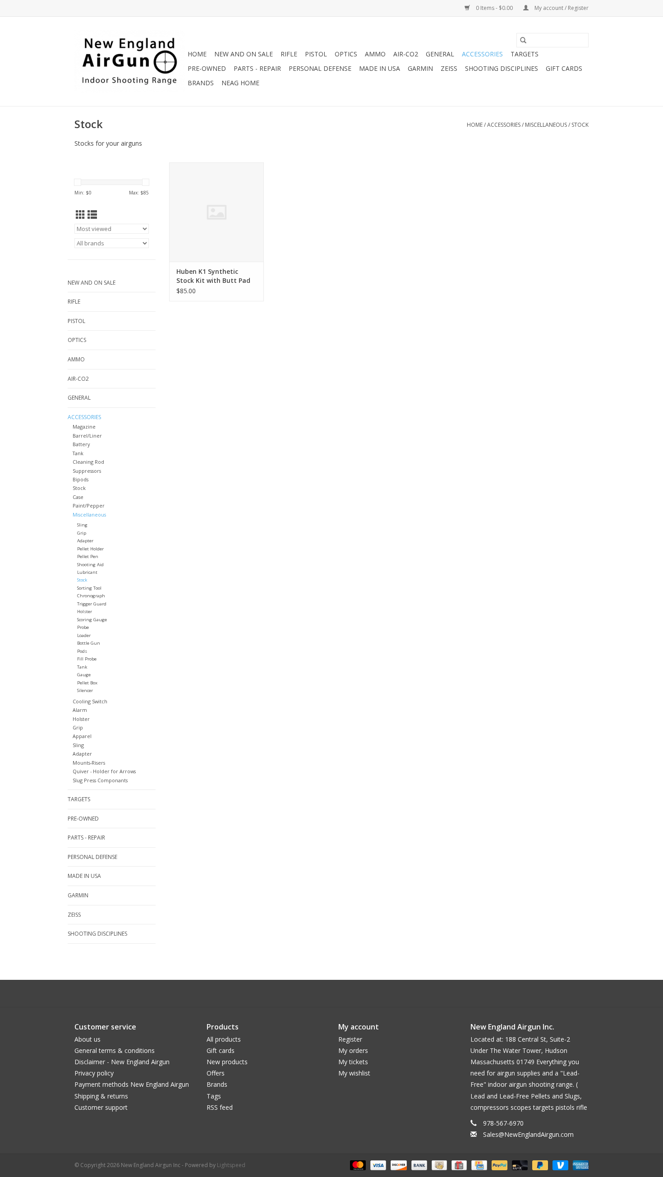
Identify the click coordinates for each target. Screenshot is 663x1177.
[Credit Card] (478, 1165)
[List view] (92, 214)
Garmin (420, 68)
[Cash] (438, 1165)
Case (78, 497)
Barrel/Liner (87, 435)
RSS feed (220, 1107)
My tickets (353, 1061)
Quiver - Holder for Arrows (104, 771)
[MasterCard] (357, 1165)
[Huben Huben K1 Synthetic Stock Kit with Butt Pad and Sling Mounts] (216, 212)
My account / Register (561, 8)
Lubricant (87, 572)
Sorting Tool (89, 588)
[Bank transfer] (418, 1165)
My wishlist (354, 1073)
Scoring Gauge (92, 620)
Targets (525, 54)
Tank (78, 453)
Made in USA (379, 68)
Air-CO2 (405, 54)
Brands (201, 82)
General (440, 54)
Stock (580, 125)
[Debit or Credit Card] (519, 1165)
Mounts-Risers (89, 762)
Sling (82, 525)
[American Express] (579, 1165)
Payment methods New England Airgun (131, 1084)
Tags (214, 1096)
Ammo (375, 54)
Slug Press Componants (100, 780)
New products (227, 1061)
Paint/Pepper (89, 505)
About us (87, 1039)
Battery (81, 444)
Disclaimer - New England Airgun (122, 1061)
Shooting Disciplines (501, 68)
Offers (216, 1073)
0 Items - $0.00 (494, 8)
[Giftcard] (458, 1165)
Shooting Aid (90, 565)
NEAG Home (240, 82)
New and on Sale (243, 54)
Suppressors (87, 470)
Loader (84, 635)
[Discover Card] (397, 1165)
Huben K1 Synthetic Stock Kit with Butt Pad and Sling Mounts (213, 276)
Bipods (80, 479)
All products (224, 1039)
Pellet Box (87, 683)
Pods (82, 651)
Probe (83, 627)
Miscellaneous (546, 125)
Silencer (85, 690)
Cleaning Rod (88, 461)
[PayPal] (498, 1165)
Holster (84, 611)
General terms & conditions (114, 1050)
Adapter (85, 541)
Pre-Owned (207, 68)
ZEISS (449, 68)
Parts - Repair (257, 68)
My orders (353, 1050)
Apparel (82, 736)
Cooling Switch (90, 701)
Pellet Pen (87, 556)
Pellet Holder (90, 549)
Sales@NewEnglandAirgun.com (528, 1134)
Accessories (482, 54)
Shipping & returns (101, 1096)
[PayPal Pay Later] (539, 1165)
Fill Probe (87, 659)
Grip (81, 533)
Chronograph (91, 596)
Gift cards (564, 68)
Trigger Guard (91, 604)
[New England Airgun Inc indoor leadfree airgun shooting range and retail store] (129, 61)
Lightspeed (231, 1165)
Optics (346, 54)
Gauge (84, 675)
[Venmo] (559, 1165)
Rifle (289, 54)
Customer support (101, 1107)
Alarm (80, 709)
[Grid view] (80, 214)
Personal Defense (320, 68)
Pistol (316, 54)
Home (197, 54)
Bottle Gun (88, 643)
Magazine (84, 426)
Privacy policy (94, 1073)
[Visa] (377, 1165)
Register (350, 1039)
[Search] (523, 40)
